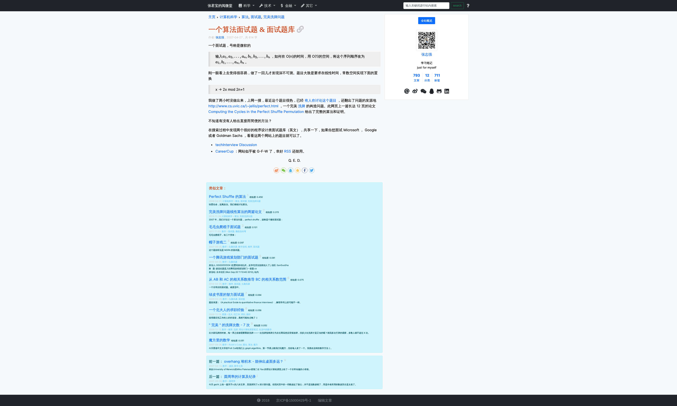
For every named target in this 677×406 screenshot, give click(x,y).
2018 (265, 400)
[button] (407, 91)
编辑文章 (324, 400)
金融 (288, 6)
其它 (309, 6)
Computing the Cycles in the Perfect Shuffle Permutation (256, 112)
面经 (248, 314)
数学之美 (238, 366)
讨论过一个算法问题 (232, 219)
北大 (230, 314)
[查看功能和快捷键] (468, 5)
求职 (243, 314)
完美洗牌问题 (254, 201)
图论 (245, 344)
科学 (247, 6)
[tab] (426, 20)
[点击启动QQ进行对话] (431, 91)
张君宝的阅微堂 (220, 6)
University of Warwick (224, 369)
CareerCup (224, 151)
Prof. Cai (232, 348)
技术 (267, 6)
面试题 (243, 201)
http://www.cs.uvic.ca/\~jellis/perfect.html (243, 106)
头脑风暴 (233, 246)
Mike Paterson (244, 369)
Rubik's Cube (235, 344)
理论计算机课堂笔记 (248, 329)
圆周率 (232, 381)
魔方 (256, 344)
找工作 (237, 314)
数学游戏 (242, 246)
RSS (287, 151)
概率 (250, 246)
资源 (224, 314)
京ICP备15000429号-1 (293, 400)
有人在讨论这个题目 (320, 100)
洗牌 (301, 106)
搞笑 (231, 366)
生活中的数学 (265, 329)
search (457, 5)
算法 (237, 201)
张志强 (426, 54)
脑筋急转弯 (241, 231)
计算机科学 (228, 201)
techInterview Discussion (236, 145)
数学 (224, 231)
